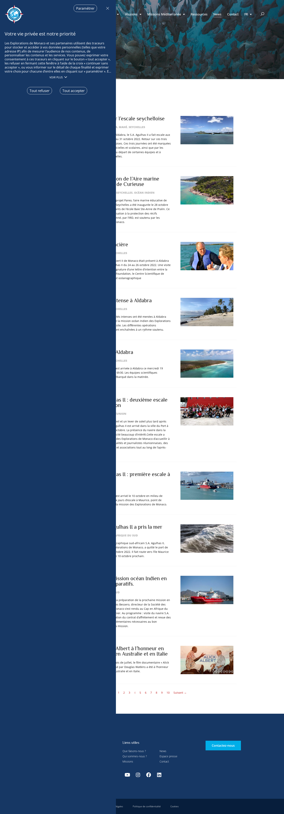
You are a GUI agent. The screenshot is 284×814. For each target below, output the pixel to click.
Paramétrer (85, 8)
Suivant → (180, 692)
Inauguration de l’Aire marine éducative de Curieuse (126, 181)
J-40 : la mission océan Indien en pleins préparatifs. (130, 581)
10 (168, 692)
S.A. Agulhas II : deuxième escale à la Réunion (130, 402)
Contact (233, 14)
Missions (131, 14)
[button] (262, 14)
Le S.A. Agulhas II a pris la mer (127, 527)
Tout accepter (73, 90)
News (217, 14)
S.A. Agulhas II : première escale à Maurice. (131, 477)
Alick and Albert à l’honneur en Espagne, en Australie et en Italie (130, 651)
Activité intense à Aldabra (122, 300)
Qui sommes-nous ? (134, 756)
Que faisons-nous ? (134, 751)
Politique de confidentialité (147, 806)
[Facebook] (148, 774)
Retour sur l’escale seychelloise (129, 119)
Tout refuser (106, 8)
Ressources (199, 14)
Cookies (174, 806)
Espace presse (168, 756)
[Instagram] (138, 774)
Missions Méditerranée (164, 14)
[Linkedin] (159, 774)
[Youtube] (127, 774)
